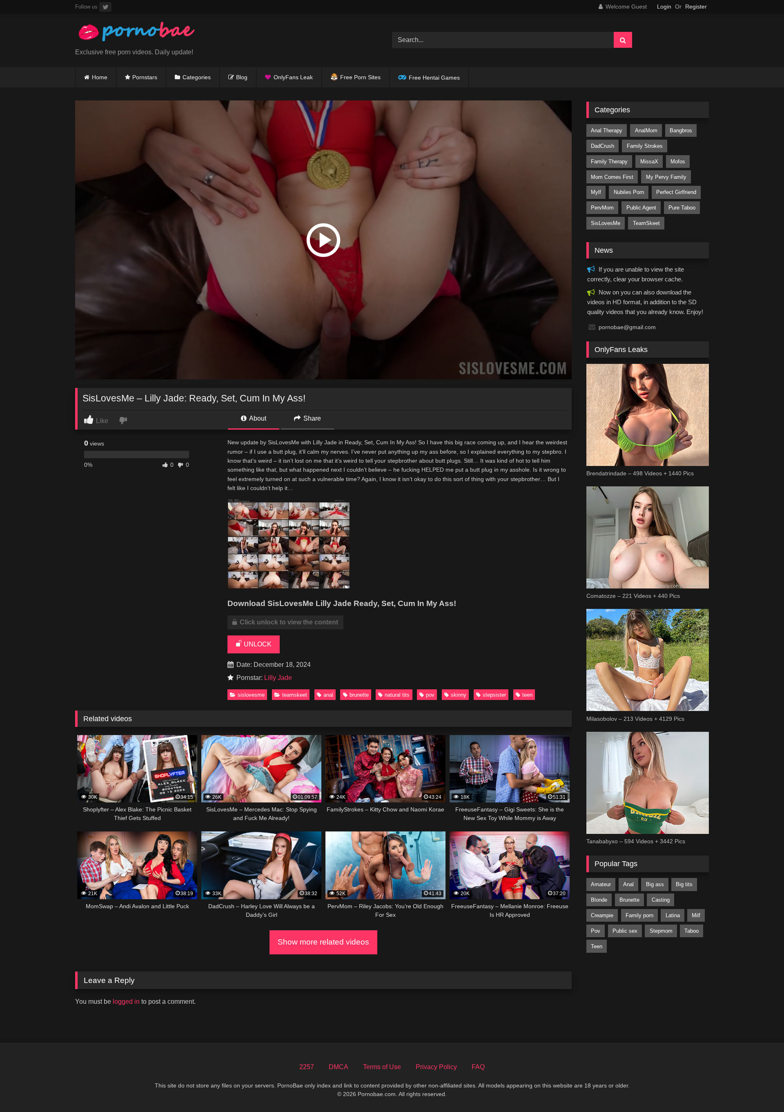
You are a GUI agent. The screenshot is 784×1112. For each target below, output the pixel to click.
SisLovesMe (251, 695)
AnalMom (646, 130)
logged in (126, 1001)
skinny (458, 695)
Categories (197, 77)
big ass (655, 884)
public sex (624, 931)
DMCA (338, 1066)
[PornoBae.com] (136, 33)
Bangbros (681, 130)
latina (673, 915)
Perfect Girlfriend (676, 192)
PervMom (602, 208)
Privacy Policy (436, 1066)
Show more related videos (323, 942)
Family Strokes (645, 146)
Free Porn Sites (360, 77)
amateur (601, 884)
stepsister (494, 695)
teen (527, 695)
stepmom (661, 931)
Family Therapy (609, 161)
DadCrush (602, 146)
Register (696, 6)
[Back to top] (759, 1088)
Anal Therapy (606, 130)
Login (664, 6)
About (257, 418)
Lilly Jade (278, 677)
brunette (359, 695)
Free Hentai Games (434, 77)
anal (328, 695)
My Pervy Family (666, 177)
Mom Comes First (612, 177)
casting (661, 900)
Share (311, 418)
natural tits (397, 695)
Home (99, 77)
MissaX (649, 161)
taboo (691, 931)
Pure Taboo (681, 208)
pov (430, 695)
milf (696, 915)
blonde (599, 900)
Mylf (596, 192)
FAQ (478, 1066)
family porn (639, 915)
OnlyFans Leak (293, 77)
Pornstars (144, 77)
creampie (602, 915)
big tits (684, 884)
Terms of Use (382, 1066)
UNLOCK (257, 644)
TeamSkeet (294, 695)
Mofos (677, 161)
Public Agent (641, 208)
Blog (241, 77)
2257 (306, 1066)
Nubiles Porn (629, 192)
